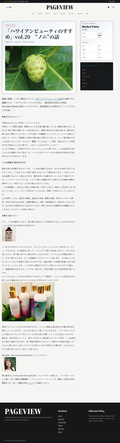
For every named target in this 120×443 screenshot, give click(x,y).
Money (60, 426)
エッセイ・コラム (10, 25)
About (60, 432)
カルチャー (48, 14)
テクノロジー (71, 14)
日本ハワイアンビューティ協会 (48, 98)
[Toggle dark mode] (109, 7)
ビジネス (40, 14)
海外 (87, 14)
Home (60, 416)
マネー (33, 14)
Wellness (61, 429)
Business (61, 419)
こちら (31, 382)
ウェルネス (62, 14)
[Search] (113, 7)
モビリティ (80, 14)
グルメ (55, 14)
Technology (62, 422)
